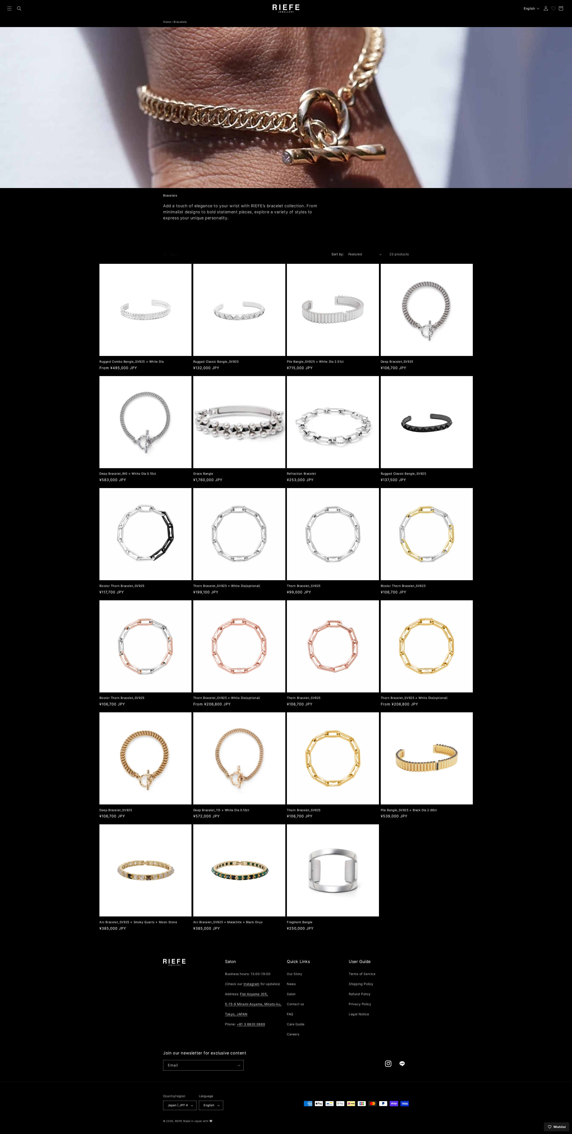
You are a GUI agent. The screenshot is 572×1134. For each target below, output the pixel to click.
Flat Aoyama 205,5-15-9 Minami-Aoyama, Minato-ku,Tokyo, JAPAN (253, 1004)
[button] (9, 8)
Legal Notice (359, 1014)
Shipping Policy (361, 984)
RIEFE (179, 1121)
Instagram (251, 984)
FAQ (290, 1014)
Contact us (295, 1004)
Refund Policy (360, 994)
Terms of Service (362, 974)
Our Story (294, 974)
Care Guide (296, 1024)
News (291, 984)
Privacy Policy (360, 1004)
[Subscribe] (238, 1065)
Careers (293, 1034)
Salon (291, 994)
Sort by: (338, 254)
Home (167, 21)
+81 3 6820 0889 (251, 1024)
